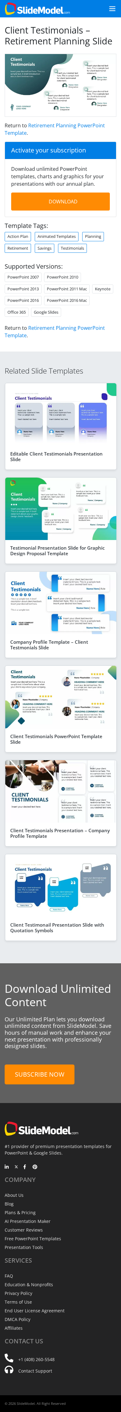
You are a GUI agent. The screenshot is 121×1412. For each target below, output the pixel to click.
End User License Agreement (35, 1311)
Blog (9, 1204)
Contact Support (35, 1371)
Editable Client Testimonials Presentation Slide (56, 456)
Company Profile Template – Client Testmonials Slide (49, 645)
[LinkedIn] (7, 1167)
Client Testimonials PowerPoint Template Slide (56, 739)
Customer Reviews (24, 1230)
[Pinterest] (35, 1167)
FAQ (9, 1276)
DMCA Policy (17, 1319)
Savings (45, 248)
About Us (14, 1195)
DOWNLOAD (63, 201)
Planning (93, 236)
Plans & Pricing (20, 1212)
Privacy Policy (18, 1293)
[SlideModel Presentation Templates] (37, 8)
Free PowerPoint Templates (33, 1239)
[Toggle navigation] (110, 8)
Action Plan (17, 236)
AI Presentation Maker (28, 1221)
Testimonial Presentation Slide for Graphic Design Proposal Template (57, 550)
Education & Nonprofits (29, 1284)
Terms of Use (18, 1302)
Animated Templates (57, 236)
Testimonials (72, 248)
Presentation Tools (24, 1247)
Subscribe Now (39, 1074)
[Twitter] (16, 1167)
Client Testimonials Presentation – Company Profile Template (60, 833)
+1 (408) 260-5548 (36, 1359)
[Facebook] (25, 1167)
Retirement (17, 248)
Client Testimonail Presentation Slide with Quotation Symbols (57, 927)
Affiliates (14, 1328)
